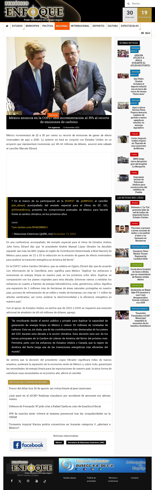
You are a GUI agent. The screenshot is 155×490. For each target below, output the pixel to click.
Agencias (56, 127)
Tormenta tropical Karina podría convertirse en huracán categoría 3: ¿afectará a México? (59, 426)
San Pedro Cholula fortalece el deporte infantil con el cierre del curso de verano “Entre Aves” (139, 86)
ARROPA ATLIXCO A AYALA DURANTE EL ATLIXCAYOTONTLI (140, 60)
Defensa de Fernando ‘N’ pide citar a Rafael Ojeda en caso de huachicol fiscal (55, 406)
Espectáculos (130, 25)
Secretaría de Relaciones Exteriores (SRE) (86, 442)
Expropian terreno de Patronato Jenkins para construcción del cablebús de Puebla (138, 185)
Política (47, 25)
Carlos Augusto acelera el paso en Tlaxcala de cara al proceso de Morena (138, 143)
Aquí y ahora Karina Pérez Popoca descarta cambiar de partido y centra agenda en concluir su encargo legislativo (139, 117)
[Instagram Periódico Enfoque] (28, 481)
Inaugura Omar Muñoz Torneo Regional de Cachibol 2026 (140, 255)
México (59, 442)
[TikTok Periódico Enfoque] (44, 481)
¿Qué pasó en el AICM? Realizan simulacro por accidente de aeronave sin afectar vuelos (59, 397)
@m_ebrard (18, 205)
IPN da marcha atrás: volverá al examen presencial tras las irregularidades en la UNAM (59, 415)
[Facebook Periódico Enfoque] (12, 481)
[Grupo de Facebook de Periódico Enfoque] (28, 442)
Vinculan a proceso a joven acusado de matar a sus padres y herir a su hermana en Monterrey (140, 234)
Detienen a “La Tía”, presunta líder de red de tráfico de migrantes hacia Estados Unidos (140, 212)
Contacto (135, 478)
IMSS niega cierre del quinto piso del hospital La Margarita (139, 162)
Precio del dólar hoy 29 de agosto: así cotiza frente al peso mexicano (50, 388)
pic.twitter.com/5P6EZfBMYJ (30, 227)
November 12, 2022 (64, 233)
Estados (17, 25)
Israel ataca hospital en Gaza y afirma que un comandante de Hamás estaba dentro (141, 274)
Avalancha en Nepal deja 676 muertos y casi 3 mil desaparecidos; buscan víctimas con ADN (140, 296)
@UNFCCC (87, 200)
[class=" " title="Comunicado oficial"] (122, 253)
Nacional (62, 26)
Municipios (32, 25)
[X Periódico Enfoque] (19, 481)
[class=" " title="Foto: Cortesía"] (123, 53)
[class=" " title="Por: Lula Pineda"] (123, 75)
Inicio (7, 26)
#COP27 (69, 200)
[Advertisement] (59, 174)
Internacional (80, 25)
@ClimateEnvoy (21, 209)
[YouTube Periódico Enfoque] (37, 481)
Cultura (113, 25)
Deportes (99, 25)
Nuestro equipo (69, 478)
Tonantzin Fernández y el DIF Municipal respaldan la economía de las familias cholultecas (140, 319)
